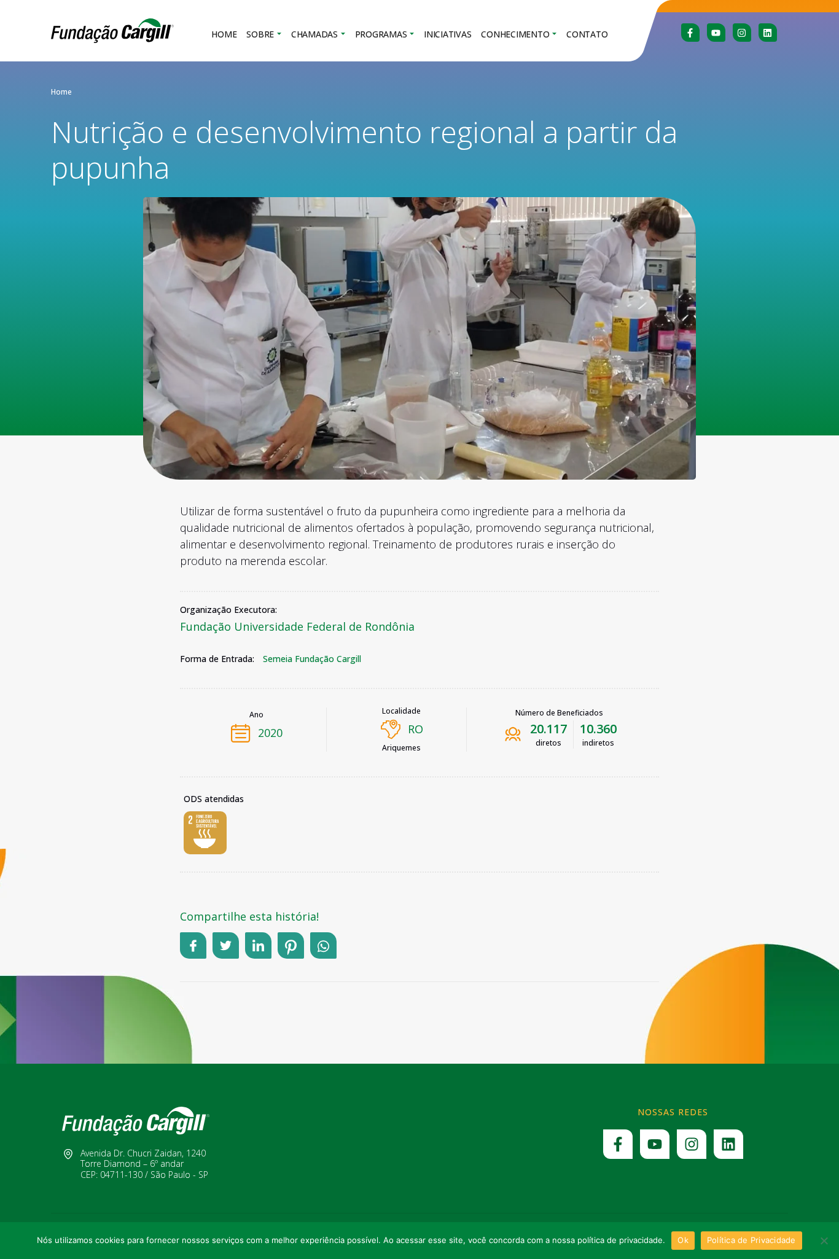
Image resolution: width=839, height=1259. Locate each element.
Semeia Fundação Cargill (312, 659)
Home (223, 34)
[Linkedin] (768, 32)
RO (415, 729)
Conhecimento (515, 34)
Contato (586, 34)
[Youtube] (716, 32)
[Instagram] (742, 32)
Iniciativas (447, 34)
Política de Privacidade (751, 1240)
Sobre (260, 34)
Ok (683, 1240)
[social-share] (193, 945)
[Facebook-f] (690, 32)
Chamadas (314, 34)
